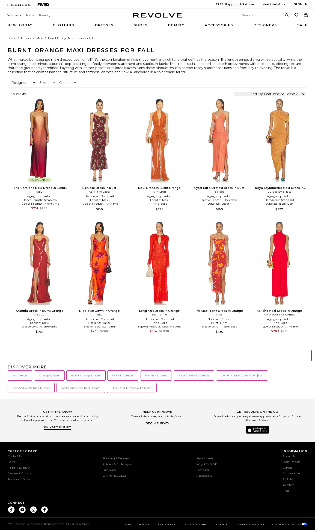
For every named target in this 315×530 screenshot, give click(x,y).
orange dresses (49, 375)
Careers (287, 467)
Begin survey (157, 423)
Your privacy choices (286, 524)
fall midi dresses (123, 375)
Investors (288, 485)
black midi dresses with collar (132, 388)
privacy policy (57, 427)
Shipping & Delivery (116, 458)
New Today (20, 25)
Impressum (221, 524)
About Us (288, 456)
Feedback (202, 470)
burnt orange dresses (86, 375)
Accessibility (204, 475)
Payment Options (20, 473)
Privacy (144, 524)
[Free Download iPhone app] (257, 433)
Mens (30, 15)
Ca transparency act (250, 524)
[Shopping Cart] (306, 15)
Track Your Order (19, 479)
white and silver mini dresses (80, 388)
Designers (265, 25)
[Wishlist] (296, 15)
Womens (14, 15)
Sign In (301, 4)
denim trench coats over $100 (242, 375)
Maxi (39, 38)
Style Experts (205, 458)
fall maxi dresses (156, 375)
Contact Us (15, 456)
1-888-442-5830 (19, 467)
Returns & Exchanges (117, 464)
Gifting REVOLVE (114, 475)
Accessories (219, 25)
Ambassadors (291, 473)
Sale (302, 25)
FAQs (11, 461)
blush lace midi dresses (193, 375)
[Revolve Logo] (158, 18)
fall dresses (19, 375)
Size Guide (109, 470)
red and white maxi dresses (31, 388)
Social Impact (291, 461)
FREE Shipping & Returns (235, 4)
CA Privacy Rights (194, 524)
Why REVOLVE (206, 464)
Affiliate (287, 479)
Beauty (45, 15)
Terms (128, 524)
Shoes (141, 25)
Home (12, 38)
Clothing (63, 25)
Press (285, 490)
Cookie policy (166, 524)
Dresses (104, 25)
